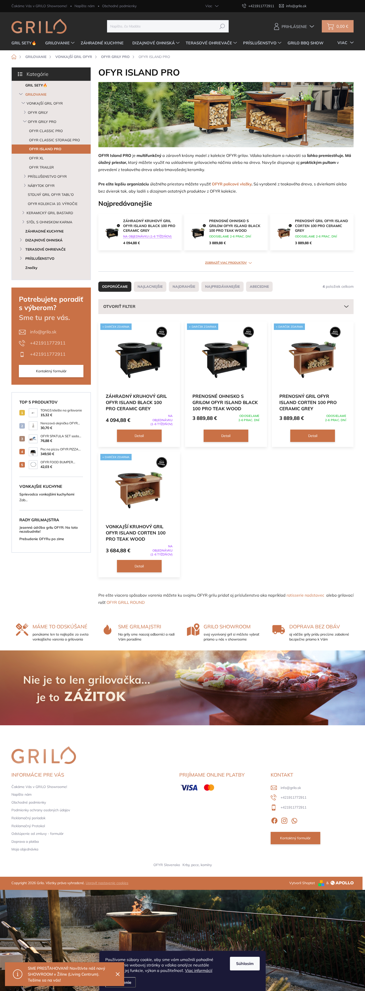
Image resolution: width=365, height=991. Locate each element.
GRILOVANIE (35, 94)
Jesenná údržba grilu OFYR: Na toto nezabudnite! (48, 529)
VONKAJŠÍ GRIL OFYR (45, 103)
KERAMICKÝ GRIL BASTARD (50, 213)
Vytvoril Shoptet (302, 883)
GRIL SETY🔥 (36, 85)
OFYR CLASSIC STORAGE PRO (54, 140)
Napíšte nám (84, 6)
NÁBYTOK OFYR (41, 185)
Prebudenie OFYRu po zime (41, 539)
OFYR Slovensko (166, 865)
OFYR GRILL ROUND (126, 602)
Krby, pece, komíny (197, 865)
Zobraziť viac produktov (226, 262)
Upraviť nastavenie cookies (107, 883)
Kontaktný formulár (51, 371)
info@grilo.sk (43, 332)
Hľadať (222, 26)
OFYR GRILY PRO (42, 121)
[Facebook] (274, 819)
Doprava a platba (25, 841)
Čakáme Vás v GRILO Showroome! (39, 6)
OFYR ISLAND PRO (45, 149)
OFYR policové (226, 183)
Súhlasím (245, 963)
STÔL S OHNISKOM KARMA (49, 222)
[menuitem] (25, 42)
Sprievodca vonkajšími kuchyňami (46, 494)
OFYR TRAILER (41, 167)
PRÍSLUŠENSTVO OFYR (47, 176)
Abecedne (259, 286)
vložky (246, 183)
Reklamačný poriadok (28, 818)
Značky (31, 267)
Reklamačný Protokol (28, 826)
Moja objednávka (24, 849)
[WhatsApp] (294, 819)
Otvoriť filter (119, 306)
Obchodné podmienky (119, 6)
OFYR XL (36, 158)
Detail (139, 436)
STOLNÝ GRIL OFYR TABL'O (51, 194)
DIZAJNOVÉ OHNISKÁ (44, 240)
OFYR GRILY (38, 112)
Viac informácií (198, 970)
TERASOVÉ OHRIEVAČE (45, 249)
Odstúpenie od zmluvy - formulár (37, 833)
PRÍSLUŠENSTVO (39, 258)
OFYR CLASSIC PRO (46, 131)
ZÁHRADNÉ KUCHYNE (44, 231)
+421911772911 (48, 343)
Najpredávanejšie (222, 286)
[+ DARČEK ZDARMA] (139, 357)
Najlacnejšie (150, 286)
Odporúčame (115, 286)
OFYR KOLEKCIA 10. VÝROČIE (52, 204)
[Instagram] (284, 819)
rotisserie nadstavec (305, 595)
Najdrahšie (184, 286)
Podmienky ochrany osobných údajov (40, 810)
